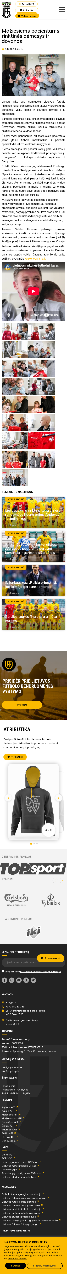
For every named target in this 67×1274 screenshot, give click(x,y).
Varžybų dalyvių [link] (10, 1071)
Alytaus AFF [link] (8, 1107)
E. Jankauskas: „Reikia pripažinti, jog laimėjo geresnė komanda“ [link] (31, 584)
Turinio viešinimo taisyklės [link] (16, 1093)
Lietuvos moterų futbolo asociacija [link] (21, 1212)
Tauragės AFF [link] (10, 1129)
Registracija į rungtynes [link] (15, 1089)
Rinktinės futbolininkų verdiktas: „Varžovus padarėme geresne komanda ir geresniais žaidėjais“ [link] (31, 548)
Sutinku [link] (15, 1265)
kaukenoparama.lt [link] (35, 258)
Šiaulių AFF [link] (8, 1125)
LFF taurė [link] (7, 1154)
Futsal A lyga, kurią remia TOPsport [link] (21, 1173)
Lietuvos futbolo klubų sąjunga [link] (19, 1201)
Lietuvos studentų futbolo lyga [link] (19, 1177)
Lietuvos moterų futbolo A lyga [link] (19, 1165)
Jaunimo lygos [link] (10, 1169)
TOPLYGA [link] (7, 1158)
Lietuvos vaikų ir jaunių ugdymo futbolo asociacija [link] (30, 1220)
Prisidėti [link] (22, 704)
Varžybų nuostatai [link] (12, 1067)
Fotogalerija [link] (8, 1085)
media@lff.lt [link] (12, 1023)
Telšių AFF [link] (7, 1133)
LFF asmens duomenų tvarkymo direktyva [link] (40, 971)
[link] (6, 10)
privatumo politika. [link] (17, 1258)
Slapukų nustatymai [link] (44, 1265)
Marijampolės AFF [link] (11, 1118)
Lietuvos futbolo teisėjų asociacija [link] (21, 1205)
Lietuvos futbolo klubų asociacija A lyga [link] (24, 1197)
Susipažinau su (33, 971)
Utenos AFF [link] (8, 1137)
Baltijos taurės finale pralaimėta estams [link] (31, 618)
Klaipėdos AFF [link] (10, 1114)
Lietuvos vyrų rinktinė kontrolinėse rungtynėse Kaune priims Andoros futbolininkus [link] (33, 514)
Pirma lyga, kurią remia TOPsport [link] (20, 1162)
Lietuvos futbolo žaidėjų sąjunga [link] (20, 1224)
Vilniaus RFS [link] (9, 1140)
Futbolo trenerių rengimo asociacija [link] (21, 1194)
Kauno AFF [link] (8, 1110)
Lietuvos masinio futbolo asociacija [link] (21, 1209)
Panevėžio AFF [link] (10, 1122)
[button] (55, 880)
